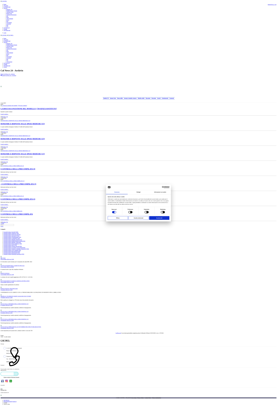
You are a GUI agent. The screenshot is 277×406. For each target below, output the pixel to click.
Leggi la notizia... (5, 114)
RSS (17, 232)
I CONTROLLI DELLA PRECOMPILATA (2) (18, 199)
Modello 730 (106, 98)
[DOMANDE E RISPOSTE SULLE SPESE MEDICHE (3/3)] (15, 120)
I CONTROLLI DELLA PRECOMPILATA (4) (18, 169)
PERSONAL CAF (272, 4)
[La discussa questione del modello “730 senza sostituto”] (14, 105)
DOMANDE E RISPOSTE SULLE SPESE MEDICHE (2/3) (23, 139)
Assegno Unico (113, 98)
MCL (2, 388)
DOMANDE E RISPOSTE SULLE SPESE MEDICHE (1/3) (23, 154)
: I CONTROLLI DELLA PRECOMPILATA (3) (18, 184)
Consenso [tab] (116, 192)
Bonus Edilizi (15, 243)
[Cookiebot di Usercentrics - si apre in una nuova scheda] (163, 187)
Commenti (171, 98)
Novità (14, 232)
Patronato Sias (3, 390)
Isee (13, 245)
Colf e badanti (15, 250)
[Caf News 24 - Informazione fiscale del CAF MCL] (1, 86)
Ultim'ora (14, 233)
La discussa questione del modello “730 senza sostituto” (29, 109)
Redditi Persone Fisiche (17, 241)
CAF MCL (5, 340)
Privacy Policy (140, 397)
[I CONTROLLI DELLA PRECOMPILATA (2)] (12, 196)
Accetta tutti (159, 218)
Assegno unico (15, 246)
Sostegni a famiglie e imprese (130, 98)
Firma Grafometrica (156, 397)
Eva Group (134, 397)
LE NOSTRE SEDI (7, 373)
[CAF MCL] (4, 1)
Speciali (159, 98)
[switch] (130, 212)
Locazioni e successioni (17, 247)
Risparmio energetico (17, 254)
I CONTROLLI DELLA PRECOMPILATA (17, 214)
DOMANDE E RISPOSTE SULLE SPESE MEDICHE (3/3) (23, 124)
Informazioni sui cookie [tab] (160, 192)
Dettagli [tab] (139, 192)
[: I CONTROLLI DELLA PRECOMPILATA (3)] (12, 181)
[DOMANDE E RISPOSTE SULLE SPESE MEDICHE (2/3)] (15, 135)
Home (2, 74)
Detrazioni (153, 98)
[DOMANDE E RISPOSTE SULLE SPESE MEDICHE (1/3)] (15, 150)
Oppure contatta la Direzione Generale (11, 377)
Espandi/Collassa (7, 232)
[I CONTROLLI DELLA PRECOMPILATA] (11, 211)
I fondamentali (165, 98)
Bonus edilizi (120, 98)
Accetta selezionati (138, 218)
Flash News (15, 234)
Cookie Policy (148, 397)
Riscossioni (148, 98)
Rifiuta (117, 218)
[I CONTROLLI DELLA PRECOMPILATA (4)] (12, 165)
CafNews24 (118, 333)
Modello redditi (141, 98)
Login (4, 32)
